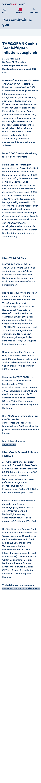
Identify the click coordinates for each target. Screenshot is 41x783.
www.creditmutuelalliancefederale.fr (21, 588)
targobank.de (9, 444)
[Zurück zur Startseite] (13, 4)
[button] (5, 11)
